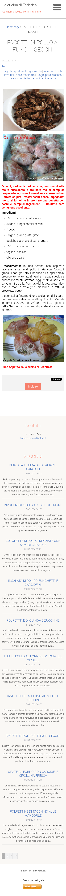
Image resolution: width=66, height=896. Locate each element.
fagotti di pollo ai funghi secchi (23, 71)
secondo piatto (20, 78)
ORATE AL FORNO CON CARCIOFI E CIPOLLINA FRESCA (33, 774)
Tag (4, 66)
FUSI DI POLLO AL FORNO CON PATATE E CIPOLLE (33, 658)
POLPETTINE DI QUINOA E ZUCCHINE (33, 620)
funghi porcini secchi (49, 75)
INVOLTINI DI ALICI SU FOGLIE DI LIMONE (33, 505)
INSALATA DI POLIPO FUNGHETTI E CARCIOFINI (33, 583)
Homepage (13, 27)
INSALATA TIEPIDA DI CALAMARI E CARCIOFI (33, 467)
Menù (57, 7)
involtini (9, 75)
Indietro (33, 386)
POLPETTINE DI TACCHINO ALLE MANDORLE (33, 813)
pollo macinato (25, 75)
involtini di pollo (53, 71)
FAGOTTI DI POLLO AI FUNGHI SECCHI (33, 736)
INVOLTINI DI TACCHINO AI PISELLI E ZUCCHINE (33, 698)
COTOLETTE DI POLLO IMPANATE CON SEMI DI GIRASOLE (33, 543)
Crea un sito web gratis (33, 880)
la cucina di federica (44, 78)
